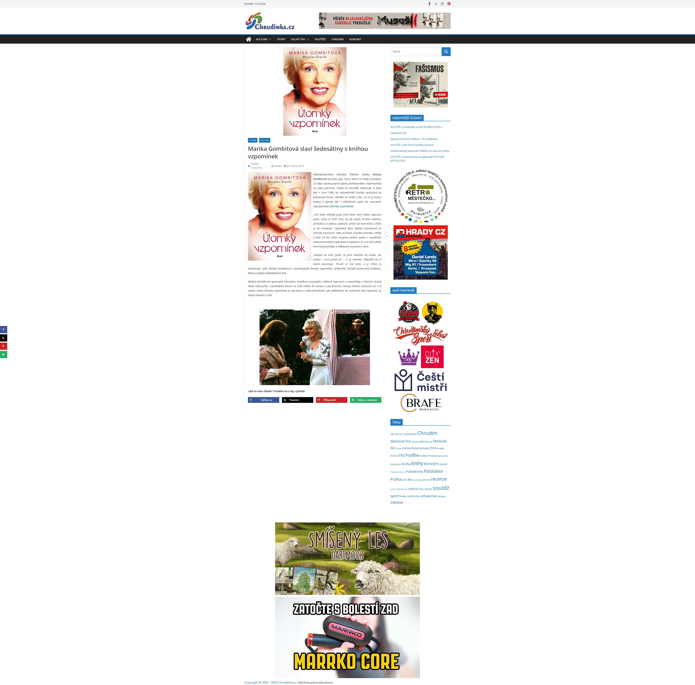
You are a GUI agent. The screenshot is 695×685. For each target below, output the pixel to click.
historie (416, 448)
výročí (301, 165)
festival (440, 441)
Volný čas (298, 39)
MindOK (443, 464)
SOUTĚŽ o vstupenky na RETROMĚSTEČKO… (416, 127)
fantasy (428, 441)
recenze (439, 479)
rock (392, 489)
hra (433, 447)
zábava (396, 502)
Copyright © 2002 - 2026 (261, 682)
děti (421, 441)
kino (398, 464)
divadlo (414, 441)
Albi (392, 434)
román (428, 489)
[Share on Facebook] (3, 329)
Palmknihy (414, 471)
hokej (426, 448)
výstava (442, 496)
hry (402, 455)
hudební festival (428, 455)
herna (406, 448)
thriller (403, 496)
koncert (431, 463)
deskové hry (400, 441)
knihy (417, 463)
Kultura (261, 39)
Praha (395, 479)
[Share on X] (3, 338)
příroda (426, 479)
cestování (410, 434)
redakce (278, 165)
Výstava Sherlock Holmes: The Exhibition (414, 139)
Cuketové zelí (398, 133)
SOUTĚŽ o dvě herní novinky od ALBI (412, 145)
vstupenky (429, 496)
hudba (412, 455)
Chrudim (338, 39)
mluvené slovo (397, 472)
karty (393, 464)
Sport (281, 39)
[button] (269, 39)
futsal (399, 448)
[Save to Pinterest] (3, 346)
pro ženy (417, 480)
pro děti (407, 480)
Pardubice (433, 471)
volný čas (414, 496)
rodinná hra (401, 489)
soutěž (441, 488)
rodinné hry (416, 489)
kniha (294, 165)
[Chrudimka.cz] (248, 39)
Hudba (252, 140)
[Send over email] (3, 354)
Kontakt (355, 39)
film (392, 448)
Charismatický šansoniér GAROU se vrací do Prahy (419, 151)
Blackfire (399, 434)
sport (394, 495)
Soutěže (320, 39)
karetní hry (443, 455)
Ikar (288, 165)
